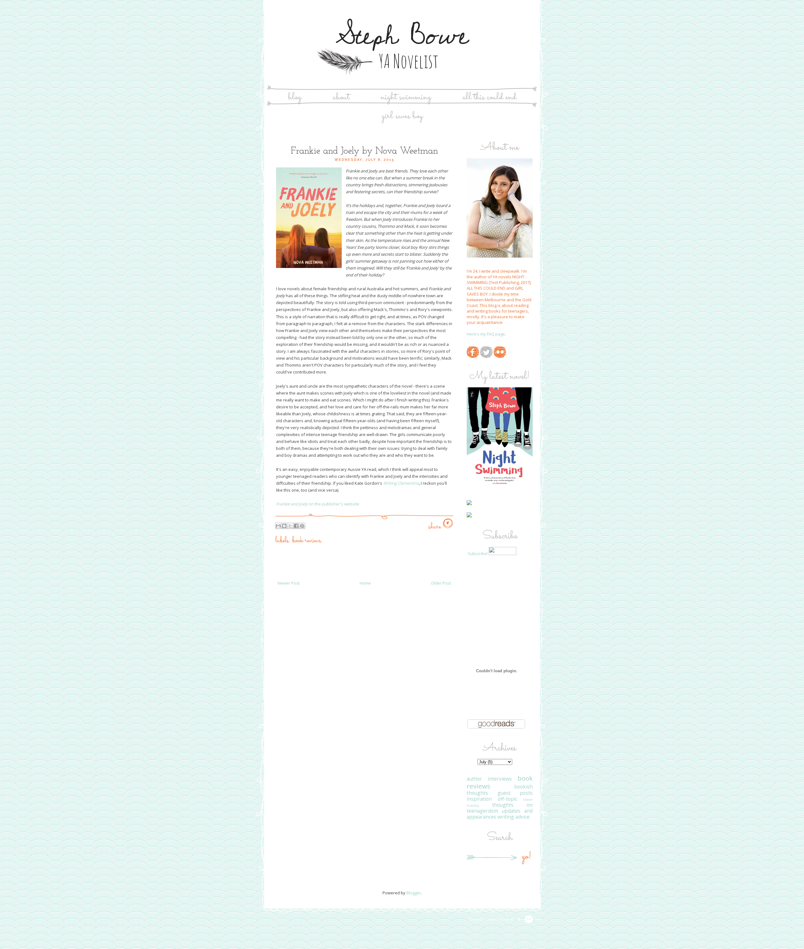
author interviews (489, 778)
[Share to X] (290, 526)
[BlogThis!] (284, 526)
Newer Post (289, 583)
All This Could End (489, 97)
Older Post (441, 583)
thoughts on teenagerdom (500, 807)
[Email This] (278, 526)
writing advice (513, 816)
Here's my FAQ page (486, 334)
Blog (295, 97)
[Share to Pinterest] (302, 526)
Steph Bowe (402, 36)
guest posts (515, 792)
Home (365, 583)
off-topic (507, 798)
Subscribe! (478, 553)
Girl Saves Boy (402, 116)
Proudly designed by (493, 919)
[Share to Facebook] (296, 526)
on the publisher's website (317, 504)
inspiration (479, 798)
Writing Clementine (401, 483)
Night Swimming (406, 97)
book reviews (306, 541)
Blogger (413, 893)
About (341, 97)
